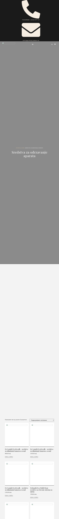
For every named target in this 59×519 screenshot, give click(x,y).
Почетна (18, 147)
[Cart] (54, 44)
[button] (33, 44)
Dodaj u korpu (9, 456)
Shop (23, 147)
